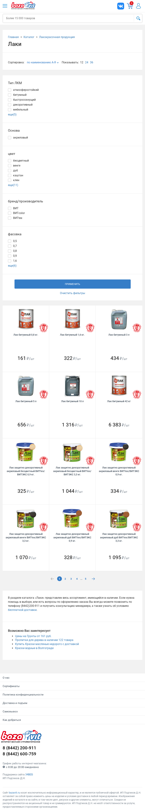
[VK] (120, 6)
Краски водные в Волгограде (34, 648)
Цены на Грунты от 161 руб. (33, 636)
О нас (6, 677)
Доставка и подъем (15, 703)
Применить (72, 284)
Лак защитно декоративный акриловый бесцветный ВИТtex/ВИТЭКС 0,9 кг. (26, 471)
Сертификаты (11, 686)
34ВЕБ (29, 774)
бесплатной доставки (22, 610)
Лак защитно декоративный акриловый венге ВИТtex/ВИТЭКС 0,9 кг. (119, 471)
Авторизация (138, 6)
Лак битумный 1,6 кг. (72, 334)
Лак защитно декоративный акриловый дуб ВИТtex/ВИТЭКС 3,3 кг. (119, 537)
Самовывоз (10, 711)
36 (91, 62)
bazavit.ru (14, 792)
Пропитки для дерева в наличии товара (44, 640)
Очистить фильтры (72, 293)
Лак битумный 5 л (25, 401)
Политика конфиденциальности (23, 694)
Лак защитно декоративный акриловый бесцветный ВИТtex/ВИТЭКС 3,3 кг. (72, 471)
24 (86, 62)
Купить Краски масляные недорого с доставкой (47, 644)
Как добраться (12, 720)
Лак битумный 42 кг (119, 401)
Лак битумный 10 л (72, 401)
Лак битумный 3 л (118, 334)
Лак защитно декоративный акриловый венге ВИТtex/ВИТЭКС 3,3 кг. (26, 537)
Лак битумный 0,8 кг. (25, 334)
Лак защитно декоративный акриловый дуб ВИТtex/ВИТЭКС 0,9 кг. (72, 537)
